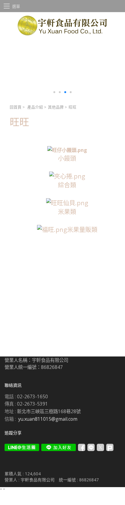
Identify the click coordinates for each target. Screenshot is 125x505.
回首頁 (16, 107)
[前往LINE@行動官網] (22, 447)
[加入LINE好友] (58, 447)
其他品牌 (56, 107)
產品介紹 (35, 107)
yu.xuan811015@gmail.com (47, 419)
